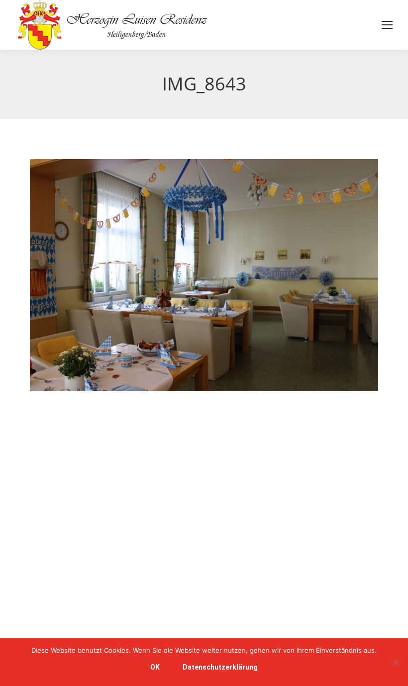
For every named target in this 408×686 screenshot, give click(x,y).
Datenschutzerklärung (220, 667)
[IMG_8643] (204, 275)
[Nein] (396, 662)
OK (155, 667)
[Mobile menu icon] (387, 25)
